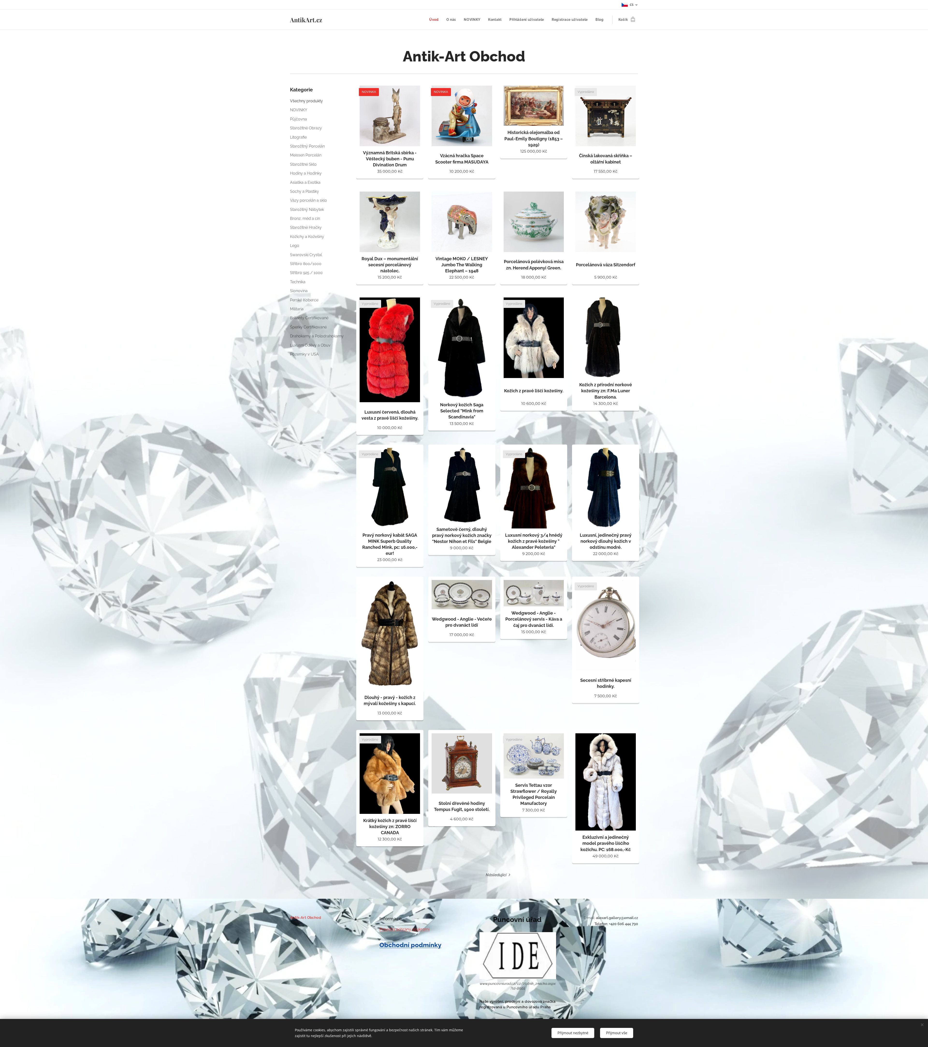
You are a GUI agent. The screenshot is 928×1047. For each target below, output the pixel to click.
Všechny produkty (306, 101)
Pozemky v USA (304, 354)
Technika (297, 282)
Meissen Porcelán (305, 155)
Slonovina (299, 291)
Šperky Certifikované (308, 327)
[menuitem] (435, 20)
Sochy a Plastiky (304, 191)
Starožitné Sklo (303, 164)
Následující (496, 874)
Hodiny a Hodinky (306, 173)
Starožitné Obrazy (306, 128)
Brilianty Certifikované (309, 318)
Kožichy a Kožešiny (307, 236)
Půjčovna (298, 119)
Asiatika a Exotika (305, 182)
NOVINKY (298, 110)
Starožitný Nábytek (307, 209)
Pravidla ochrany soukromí (404, 929)
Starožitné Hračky (306, 227)
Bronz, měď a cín (305, 218)
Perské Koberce (304, 300)
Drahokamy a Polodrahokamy (317, 336)
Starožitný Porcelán (307, 146)
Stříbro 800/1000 (305, 263)
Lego (294, 245)
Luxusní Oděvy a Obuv (310, 345)
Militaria (297, 309)
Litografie (298, 137)
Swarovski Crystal (306, 254)
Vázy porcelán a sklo (308, 200)
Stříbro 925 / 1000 (306, 272)
